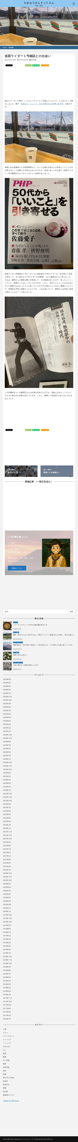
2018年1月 (7, 995)
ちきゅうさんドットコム (39, 2)
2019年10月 (7, 922)
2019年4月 (7, 943)
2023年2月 (7, 787)
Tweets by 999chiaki (11, 1101)
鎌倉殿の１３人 (8, 1095)
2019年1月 (7, 953)
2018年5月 (7, 981)
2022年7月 (7, 807)
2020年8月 (7, 887)
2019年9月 (7, 925)
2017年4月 (7, 1012)
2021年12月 (7, 832)
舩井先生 (6, 1084)
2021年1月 (7, 870)
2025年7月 (7, 710)
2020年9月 (7, 884)
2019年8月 (7, 929)
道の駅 (5, 1091)
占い (4, 1050)
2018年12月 (7, 956)
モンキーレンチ (27, 1139)
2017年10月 (7, 1001)
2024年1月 (7, 759)
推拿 (4, 1053)
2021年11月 (7, 835)
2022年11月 (7, 797)
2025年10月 (7, 700)
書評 (4, 1064)
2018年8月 (7, 970)
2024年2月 (7, 755)
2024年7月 (7, 745)
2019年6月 (7, 936)
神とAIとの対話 (8, 1078)
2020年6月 (7, 894)
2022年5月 (7, 814)
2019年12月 (7, 915)
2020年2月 (7, 908)
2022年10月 (7, 801)
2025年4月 (7, 721)
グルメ (5, 1033)
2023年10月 (7, 769)
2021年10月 (7, 839)
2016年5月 (7, 1019)
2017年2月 (7, 1015)
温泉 (4, 1071)
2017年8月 (7, 1008)
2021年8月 (7, 846)
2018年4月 (7, 984)
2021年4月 (7, 859)
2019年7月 (7, 932)
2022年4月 (7, 818)
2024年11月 (7, 738)
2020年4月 (7, 901)
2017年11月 (7, 998)
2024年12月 (7, 735)
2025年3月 (7, 724)
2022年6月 (7, 811)
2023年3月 (7, 783)
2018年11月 (7, 960)
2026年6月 (7, 679)
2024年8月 (7, 742)
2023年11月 (7, 766)
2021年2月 (7, 866)
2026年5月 (7, 683)
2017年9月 (7, 1005)
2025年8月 (7, 707)
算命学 (5, 1081)
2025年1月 (7, 731)
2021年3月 (7, 863)
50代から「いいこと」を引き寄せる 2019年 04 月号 (42, 104)
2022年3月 (7, 821)
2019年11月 (7, 918)
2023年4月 (7, 780)
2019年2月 (7, 950)
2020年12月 (7, 873)
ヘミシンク (7, 1043)
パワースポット (8, 1036)
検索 (71, 611)
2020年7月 (7, 891)
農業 (4, 1088)
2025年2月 (7, 728)
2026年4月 (7, 686)
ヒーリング (7, 1040)
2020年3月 (7, 904)
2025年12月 (7, 697)
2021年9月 (7, 842)
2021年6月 (7, 852)
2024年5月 (7, 749)
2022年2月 (7, 825)
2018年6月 (7, 977)
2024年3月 (7, 752)
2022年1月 (7, 828)
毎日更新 (33, 60)
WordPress (48, 1139)
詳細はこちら (17, 568)
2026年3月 (7, 690)
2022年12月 (7, 794)
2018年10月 (7, 963)
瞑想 (4, 1074)
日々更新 (6, 1060)
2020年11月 (7, 877)
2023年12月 (7, 762)
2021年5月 (7, 856)
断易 (4, 1057)
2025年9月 (7, 704)
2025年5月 (7, 717)
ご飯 (4, 1029)
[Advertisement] (39, 83)
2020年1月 (7, 911)
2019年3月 (7, 946)
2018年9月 (7, 967)
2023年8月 (7, 773)
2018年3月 (7, 988)
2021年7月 (7, 849)
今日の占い (7, 1046)
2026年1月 (7, 693)
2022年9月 (7, 804)
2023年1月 (7, 790)
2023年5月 (7, 776)
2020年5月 (7, 897)
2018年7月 (7, 974)
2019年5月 (7, 939)
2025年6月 (7, 714)
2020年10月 (7, 880)
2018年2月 (7, 991)
